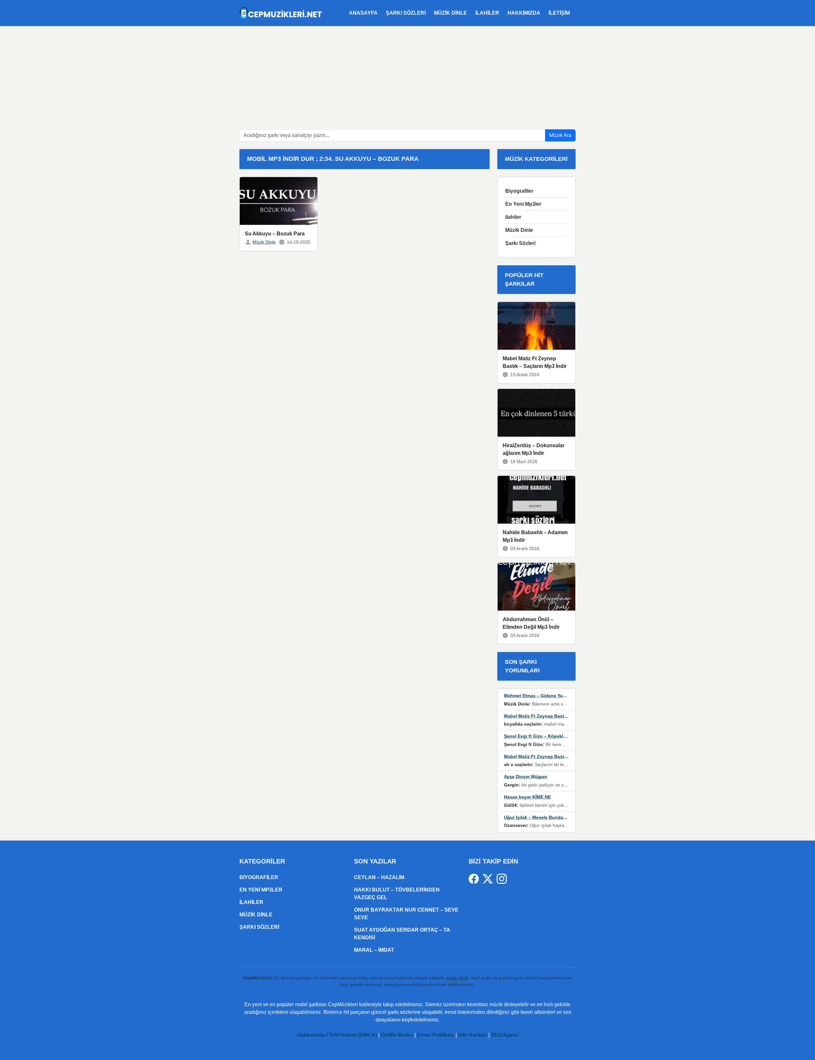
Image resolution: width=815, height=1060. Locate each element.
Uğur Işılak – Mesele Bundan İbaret (542, 817)
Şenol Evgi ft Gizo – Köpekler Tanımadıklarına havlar (561, 736)
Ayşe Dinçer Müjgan (525, 776)
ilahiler (487, 13)
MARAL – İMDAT (374, 950)
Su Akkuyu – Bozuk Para (275, 233)
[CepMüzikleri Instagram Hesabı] (502, 878)
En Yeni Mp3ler (523, 204)
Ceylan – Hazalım (379, 877)
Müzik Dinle (450, 13)
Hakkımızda (523, 13)
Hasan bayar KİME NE (527, 796)
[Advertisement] (407, 73)
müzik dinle (457, 977)
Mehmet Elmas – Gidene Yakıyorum (542, 695)
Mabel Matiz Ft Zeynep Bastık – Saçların (547, 716)
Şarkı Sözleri (406, 13)
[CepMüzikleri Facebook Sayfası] (476, 878)
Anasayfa (363, 13)
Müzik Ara (560, 135)
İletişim (559, 13)
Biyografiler (519, 191)
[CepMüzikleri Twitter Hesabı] (490, 878)
